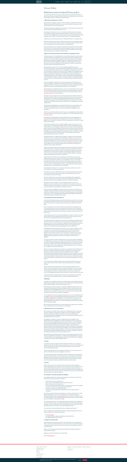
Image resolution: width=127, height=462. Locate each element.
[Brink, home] (39, 2)
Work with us (88, 1)
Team (71, 1)
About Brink (57, 1)
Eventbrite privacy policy (49, 93)
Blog (79, 1)
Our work (62, 1)
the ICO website (50, 414)
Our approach (67, 1)
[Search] (82, 2)
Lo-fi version (39, 457)
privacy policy (49, 460)
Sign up (70, 449)
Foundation (75, 1)
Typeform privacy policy (72, 140)
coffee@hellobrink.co (53, 297)
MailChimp (66, 292)
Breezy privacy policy (48, 114)
